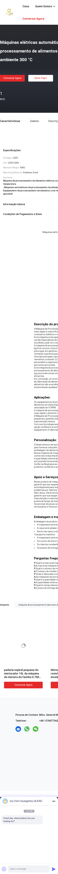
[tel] (44, 729)
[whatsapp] (27, 729)
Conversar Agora (12, 78)
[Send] (53, 869)
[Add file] (4, 869)
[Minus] (54, 801)
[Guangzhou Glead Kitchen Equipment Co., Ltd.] (9, 12)
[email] (18, 729)
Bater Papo (40, 78)
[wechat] (35, 729)
